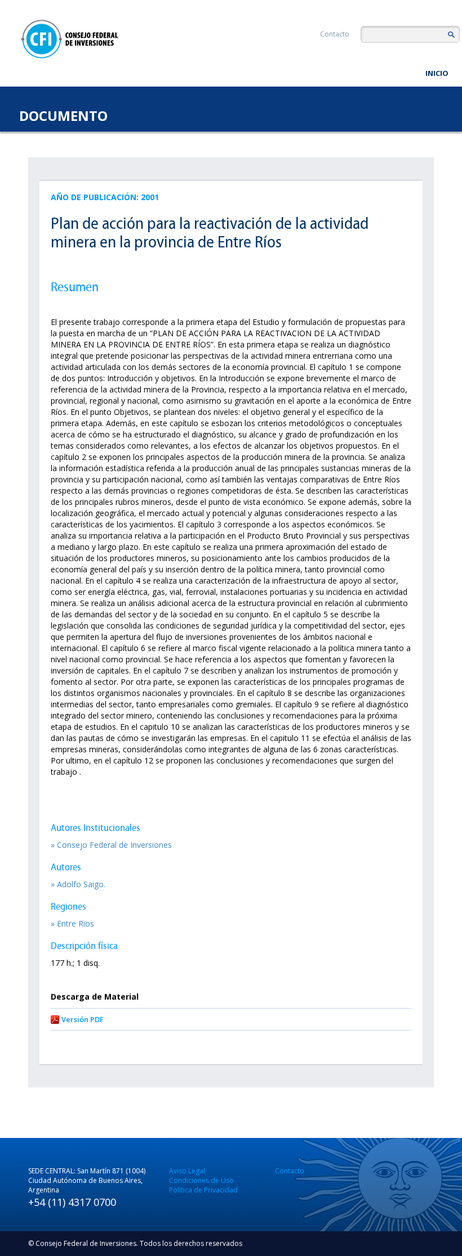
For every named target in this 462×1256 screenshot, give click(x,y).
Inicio (436, 73)
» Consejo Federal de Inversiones (111, 844)
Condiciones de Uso (201, 1180)
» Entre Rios (72, 923)
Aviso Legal (187, 1171)
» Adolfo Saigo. (78, 884)
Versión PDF (82, 1019)
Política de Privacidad (203, 1190)
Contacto (334, 34)
